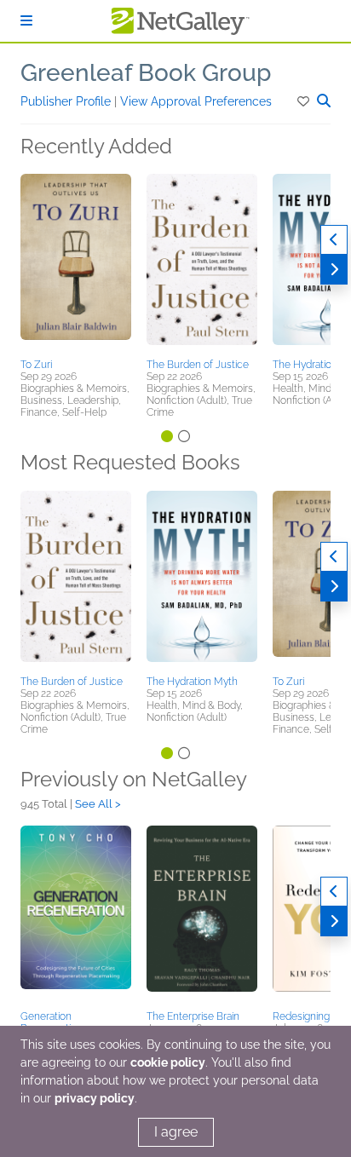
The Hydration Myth (192, 682)
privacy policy (95, 1098)
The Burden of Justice (198, 365)
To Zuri (36, 365)
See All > (98, 803)
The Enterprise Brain (193, 1016)
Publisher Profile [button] (67, 101)
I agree (176, 1132)
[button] (304, 101)
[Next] (334, 270)
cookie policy (167, 1062)
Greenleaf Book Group (145, 73)
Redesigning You (311, 1016)
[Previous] (334, 240)
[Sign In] (26, 21)
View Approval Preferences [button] (196, 101)
